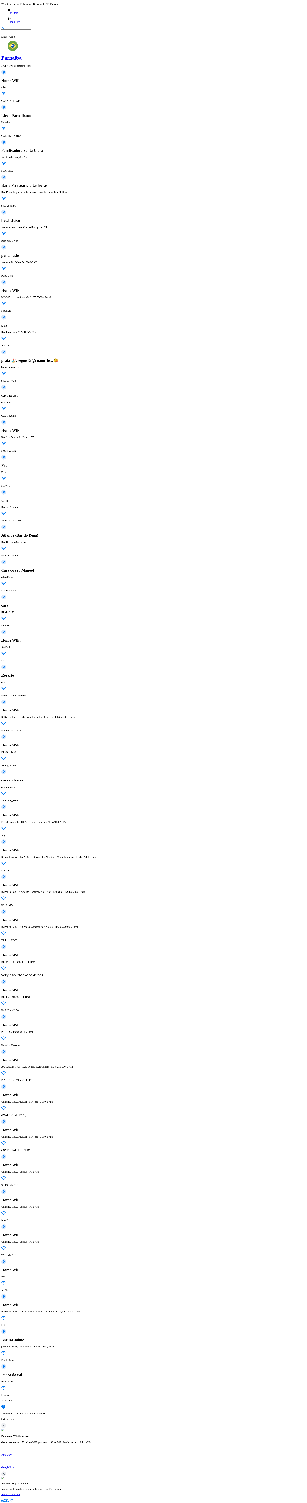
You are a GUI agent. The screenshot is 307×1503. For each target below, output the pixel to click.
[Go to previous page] (2, 28)
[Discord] (3, 1501)
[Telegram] (11, 1501)
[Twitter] (7, 1501)
